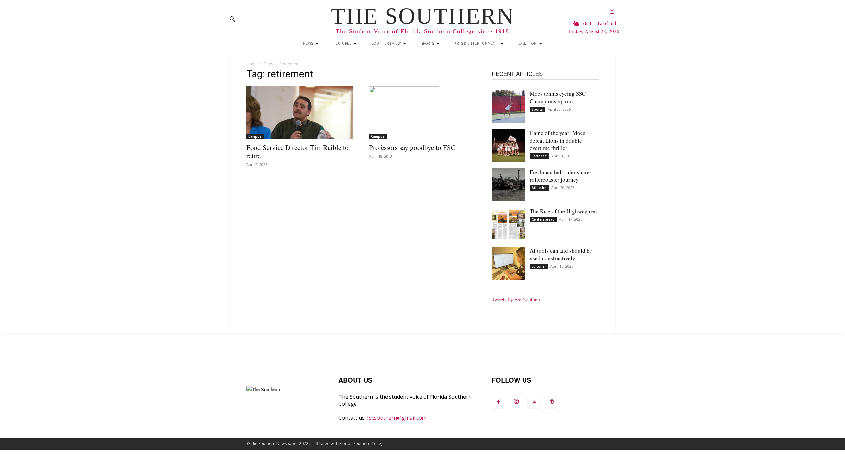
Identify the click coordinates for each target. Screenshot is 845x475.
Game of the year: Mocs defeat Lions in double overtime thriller (557, 140)
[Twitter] (534, 402)
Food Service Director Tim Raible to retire (297, 151)
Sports (537, 109)
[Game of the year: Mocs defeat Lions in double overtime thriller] (508, 145)
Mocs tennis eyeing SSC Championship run (558, 97)
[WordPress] (551, 402)
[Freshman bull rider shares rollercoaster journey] (508, 184)
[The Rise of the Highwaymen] (508, 223)
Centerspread (543, 219)
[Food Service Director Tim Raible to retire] (299, 112)
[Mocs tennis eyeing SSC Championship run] (508, 106)
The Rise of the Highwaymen (563, 211)
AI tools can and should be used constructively (561, 254)
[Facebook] (498, 402)
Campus (255, 136)
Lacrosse (539, 156)
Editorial (539, 266)
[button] (232, 19)
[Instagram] (612, 12)
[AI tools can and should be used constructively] (508, 263)
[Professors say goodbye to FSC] (422, 112)
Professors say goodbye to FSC (412, 147)
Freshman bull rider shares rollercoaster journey (561, 175)
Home (252, 64)
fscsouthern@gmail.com (396, 417)
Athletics (539, 187)
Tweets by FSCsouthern (517, 299)
